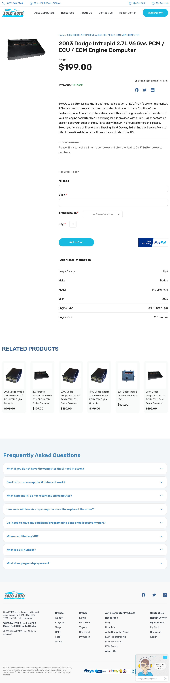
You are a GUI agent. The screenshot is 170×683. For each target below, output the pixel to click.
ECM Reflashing (113, 641)
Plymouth (84, 636)
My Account (162, 3)
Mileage (64, 180)
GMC (57, 632)
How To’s (110, 627)
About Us (86, 12)
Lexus (82, 617)
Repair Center (127, 12)
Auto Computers (44, 12)
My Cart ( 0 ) (139, 3)
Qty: (62, 224)
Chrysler (59, 622)
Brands (59, 613)
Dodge (59, 617)
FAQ (107, 622)
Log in (153, 636)
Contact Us (106, 12)
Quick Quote (155, 12)
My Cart (154, 627)
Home (61, 35)
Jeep (58, 627)
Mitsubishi (84, 622)
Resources (67, 12)
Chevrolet (84, 632)
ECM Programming (115, 636)
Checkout (155, 632)
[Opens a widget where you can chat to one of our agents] (152, 668)
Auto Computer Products (120, 613)
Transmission (68, 212)
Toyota (83, 627)
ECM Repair (111, 646)
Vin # (63, 194)
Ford (57, 636)
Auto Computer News (117, 632)
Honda (59, 641)
